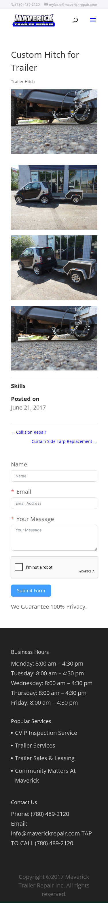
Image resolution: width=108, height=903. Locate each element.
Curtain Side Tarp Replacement (64, 441)
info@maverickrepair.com (45, 833)
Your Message (35, 519)
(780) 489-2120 (50, 814)
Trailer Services (35, 745)
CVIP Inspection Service (46, 733)
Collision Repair (28, 432)
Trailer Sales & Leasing (45, 758)
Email (23, 491)
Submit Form (31, 590)
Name (19, 464)
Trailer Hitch (23, 81)
